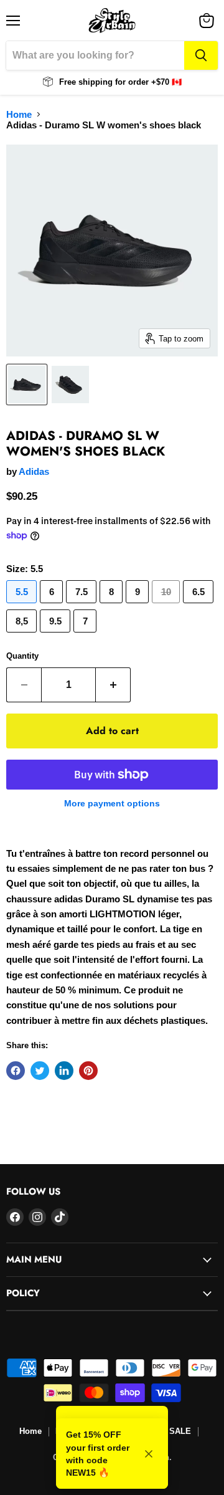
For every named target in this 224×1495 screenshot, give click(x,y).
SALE (180, 1431)
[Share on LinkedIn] (64, 1070)
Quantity (22, 656)
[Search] (201, 55)
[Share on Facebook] (15, 1070)
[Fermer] (148, 1454)
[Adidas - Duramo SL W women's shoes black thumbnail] (27, 384)
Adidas (34, 471)
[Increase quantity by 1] (113, 684)
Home (19, 114)
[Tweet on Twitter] (39, 1070)
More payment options (112, 803)
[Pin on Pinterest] (88, 1070)
